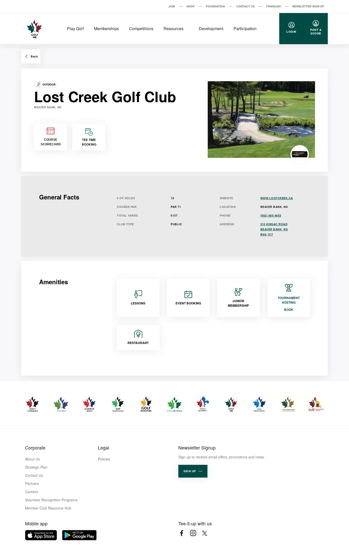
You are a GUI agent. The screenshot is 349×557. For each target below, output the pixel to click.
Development (211, 28)
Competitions (141, 28)
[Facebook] (181, 533)
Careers (31, 491)
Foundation (215, 6)
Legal (103, 447)
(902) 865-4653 (270, 215)
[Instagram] (193, 533)
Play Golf (75, 28)
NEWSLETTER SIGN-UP (308, 6)
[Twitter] (204, 533)
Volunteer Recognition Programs (51, 499)
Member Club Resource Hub (48, 508)
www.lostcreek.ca (276, 198)
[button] (192, 471)
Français (273, 6)
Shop (190, 6)
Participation (245, 28)
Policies (104, 458)
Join (171, 6)
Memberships (106, 28)
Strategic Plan (36, 467)
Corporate (35, 447)
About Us (32, 458)
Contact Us (245, 6)
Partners (32, 483)
